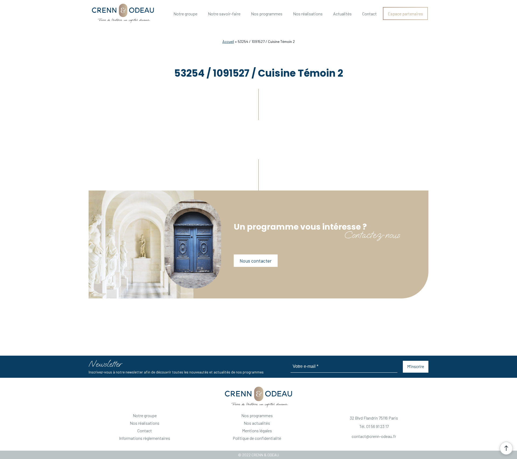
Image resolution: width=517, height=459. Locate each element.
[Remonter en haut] (506, 448)
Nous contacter (256, 261)
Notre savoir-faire (224, 13)
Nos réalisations (308, 13)
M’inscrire (415, 366)
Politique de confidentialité (257, 438)
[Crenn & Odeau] (258, 397)
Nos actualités (257, 423)
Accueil (228, 41)
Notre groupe (185, 13)
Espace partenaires (405, 13)
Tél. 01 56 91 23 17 (374, 426)
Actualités (342, 13)
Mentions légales (257, 430)
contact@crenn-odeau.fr (374, 436)
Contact (369, 13)
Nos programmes (266, 13)
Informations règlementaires (144, 438)
